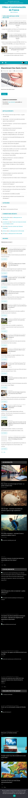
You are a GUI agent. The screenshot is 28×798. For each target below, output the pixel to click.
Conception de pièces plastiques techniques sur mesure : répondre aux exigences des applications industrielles (13, 617)
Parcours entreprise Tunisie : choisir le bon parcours (14, 186)
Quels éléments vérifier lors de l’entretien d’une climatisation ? (13, 197)
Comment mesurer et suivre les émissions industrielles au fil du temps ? (12, 129)
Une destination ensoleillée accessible (11, 193)
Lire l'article (4, 259)
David (4, 226)
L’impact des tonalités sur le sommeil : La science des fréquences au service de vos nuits (15, 149)
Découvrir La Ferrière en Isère (9, 733)
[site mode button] (23, 62)
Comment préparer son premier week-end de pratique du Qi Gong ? (13, 174)
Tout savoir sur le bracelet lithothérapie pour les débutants (13, 138)
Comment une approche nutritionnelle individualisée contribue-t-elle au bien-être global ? (14, 142)
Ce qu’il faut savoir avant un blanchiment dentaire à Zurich (5, 94)
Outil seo (5, 230)
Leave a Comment (19, 70)
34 (4, 452)
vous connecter (11, 102)
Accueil (6, 2)
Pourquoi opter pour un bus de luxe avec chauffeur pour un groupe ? (14, 190)
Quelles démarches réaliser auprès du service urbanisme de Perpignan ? (13, 183)
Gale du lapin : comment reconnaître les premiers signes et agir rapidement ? (14, 120)
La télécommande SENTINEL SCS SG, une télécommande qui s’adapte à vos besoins (17, 37)
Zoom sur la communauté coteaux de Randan (13, 707)
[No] (26, 793)
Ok (14, 795)
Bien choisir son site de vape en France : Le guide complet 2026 (14, 115)
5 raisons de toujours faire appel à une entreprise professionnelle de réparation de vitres (17, 24)
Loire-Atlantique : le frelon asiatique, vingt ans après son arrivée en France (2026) (14, 154)
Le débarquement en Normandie (16, 230)
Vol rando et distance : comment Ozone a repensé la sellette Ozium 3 (14, 124)
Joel (12, 70)
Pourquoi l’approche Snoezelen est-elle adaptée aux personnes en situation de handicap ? (17, 423)
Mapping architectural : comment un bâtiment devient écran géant (13, 158)
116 (4, 565)
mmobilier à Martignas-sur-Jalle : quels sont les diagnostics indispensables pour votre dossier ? (13, 133)
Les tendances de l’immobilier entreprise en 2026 (14, 146)
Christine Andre (6, 217)
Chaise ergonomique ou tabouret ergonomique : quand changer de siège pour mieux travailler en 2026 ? (13, 164)
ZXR (4, 233)
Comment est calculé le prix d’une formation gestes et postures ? (14, 169)
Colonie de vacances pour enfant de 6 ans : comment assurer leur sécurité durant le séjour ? (12, 679)
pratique (5, 206)
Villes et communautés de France (16, 2)
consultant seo (6, 222)
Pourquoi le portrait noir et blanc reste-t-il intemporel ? (14, 178)
